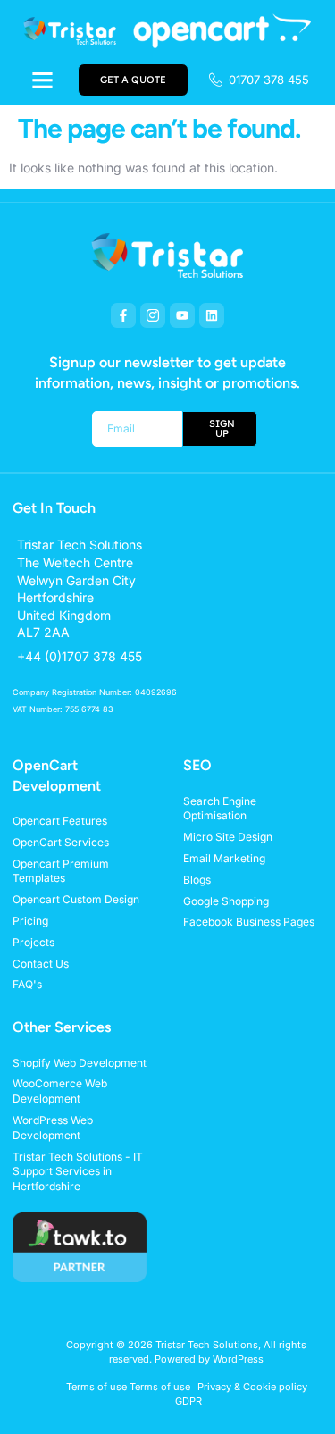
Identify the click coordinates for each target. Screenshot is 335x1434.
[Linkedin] (211, 315)
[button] (43, 80)
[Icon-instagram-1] (152, 315)
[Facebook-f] (123, 315)
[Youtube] (182, 315)
